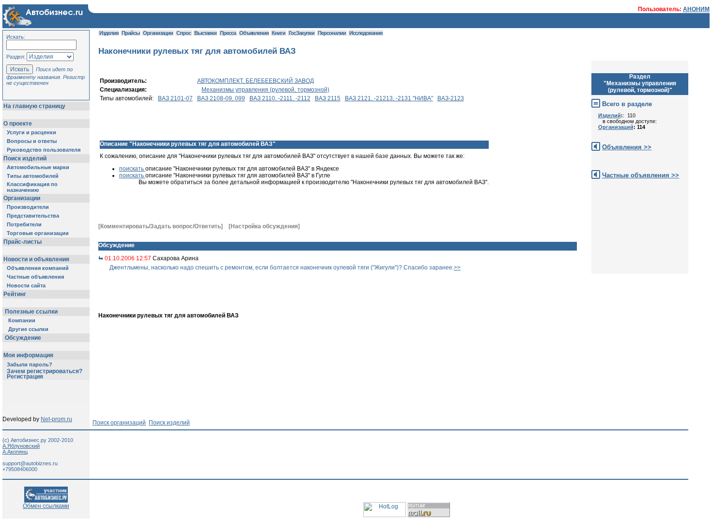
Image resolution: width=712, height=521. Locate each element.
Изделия (108, 33)
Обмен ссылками (46, 506)
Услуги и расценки (31, 132)
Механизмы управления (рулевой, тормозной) (265, 89)
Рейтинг (14, 294)
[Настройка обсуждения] (264, 226)
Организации (21, 198)
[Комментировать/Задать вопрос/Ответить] (160, 226)
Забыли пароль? (29, 364)
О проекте (17, 123)
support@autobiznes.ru (30, 463)
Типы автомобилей (33, 176)
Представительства (33, 216)
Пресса (228, 33)
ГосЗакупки (301, 33)
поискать (132, 168)
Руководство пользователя (43, 150)
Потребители (24, 224)
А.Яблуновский (21, 446)
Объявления (253, 33)
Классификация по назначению (32, 187)
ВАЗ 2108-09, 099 (221, 98)
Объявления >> (626, 147)
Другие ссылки (28, 329)
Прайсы (130, 33)
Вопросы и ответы (32, 141)
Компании (22, 320)
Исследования (365, 33)
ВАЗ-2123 (450, 98)
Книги (278, 33)
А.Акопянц (15, 452)
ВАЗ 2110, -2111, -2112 (279, 98)
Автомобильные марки (38, 167)
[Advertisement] (416, 295)
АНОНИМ (696, 9)
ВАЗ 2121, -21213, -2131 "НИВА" (389, 98)
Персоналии (332, 33)
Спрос (183, 33)
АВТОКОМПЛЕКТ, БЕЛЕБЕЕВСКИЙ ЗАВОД (255, 81)
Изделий (609, 115)
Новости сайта (26, 285)
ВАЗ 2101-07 (175, 98)
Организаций (616, 127)
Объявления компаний (38, 268)
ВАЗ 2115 (328, 98)
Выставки (205, 33)
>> (457, 267)
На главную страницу (34, 106)
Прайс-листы (22, 241)
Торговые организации (38, 233)
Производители (28, 207)
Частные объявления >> (640, 175)
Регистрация (25, 376)
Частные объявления (35, 277)
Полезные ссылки (31, 311)
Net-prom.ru (56, 419)
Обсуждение (23, 337)
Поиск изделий (24, 158)
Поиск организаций (119, 422)
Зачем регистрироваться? (44, 371)
